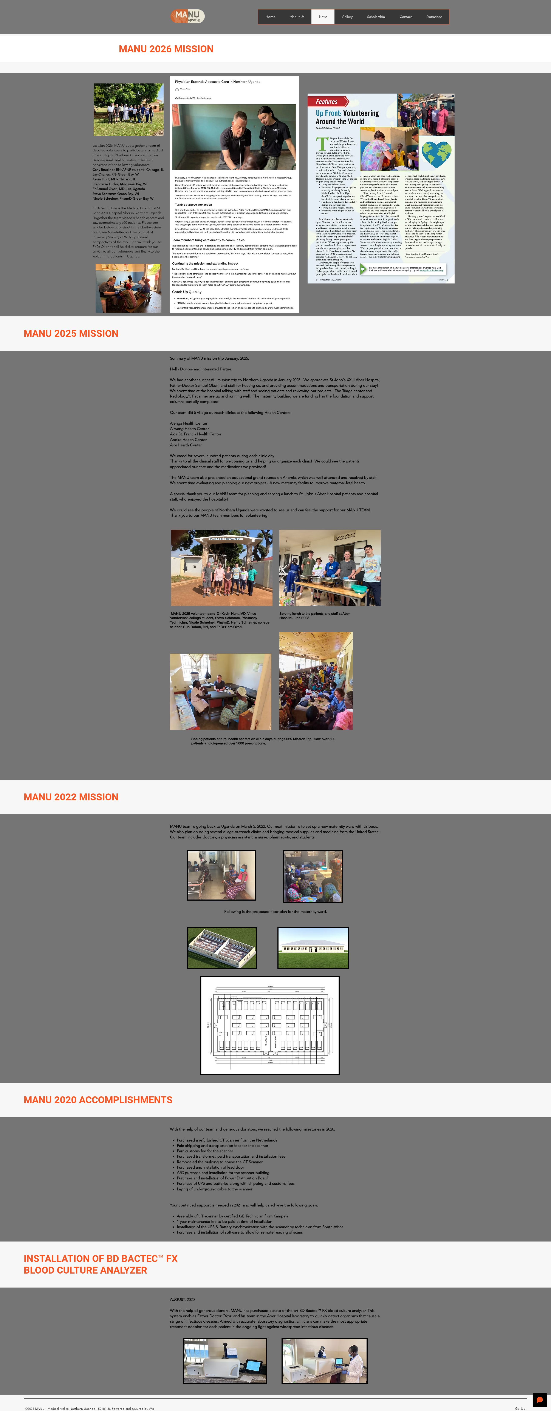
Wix (151, 1409)
